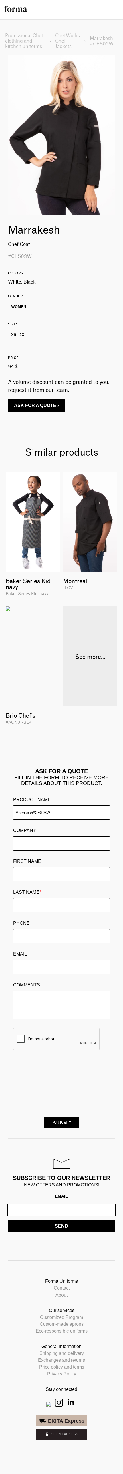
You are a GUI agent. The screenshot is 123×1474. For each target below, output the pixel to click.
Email (20, 954)
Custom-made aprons (62, 1324)
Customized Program (61, 1317)
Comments (26, 984)
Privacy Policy (61, 1373)
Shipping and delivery (61, 1353)
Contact (62, 1288)
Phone (21, 923)
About (61, 1295)
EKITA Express (66, 1421)
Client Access (64, 1434)
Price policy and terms (61, 1367)
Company (24, 830)
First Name (27, 861)
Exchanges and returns (61, 1360)
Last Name (27, 892)
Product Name (32, 799)
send (61, 1226)
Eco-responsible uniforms (62, 1331)
